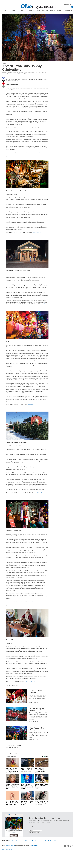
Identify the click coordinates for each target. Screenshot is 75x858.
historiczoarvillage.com (30, 681)
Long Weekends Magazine (38, 840)
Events (5, 10)
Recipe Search (19, 840)
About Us (60, 10)
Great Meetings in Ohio (50, 840)
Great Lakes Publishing (10, 845)
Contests (52, 10)
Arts (28, 10)
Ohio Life (44, 10)
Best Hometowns (28, 840)
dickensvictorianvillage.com (36, 153)
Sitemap (3, 849)
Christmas (9, 747)
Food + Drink (20, 10)
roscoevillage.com (37, 232)
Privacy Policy (9, 849)
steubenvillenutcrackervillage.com (38, 602)
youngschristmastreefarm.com (40, 492)
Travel (12, 10)
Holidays (15, 747)
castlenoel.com (30, 404)
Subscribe (68, 10)
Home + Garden (35, 10)
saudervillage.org (44, 303)
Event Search (12, 840)
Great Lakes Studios (34, 845)
